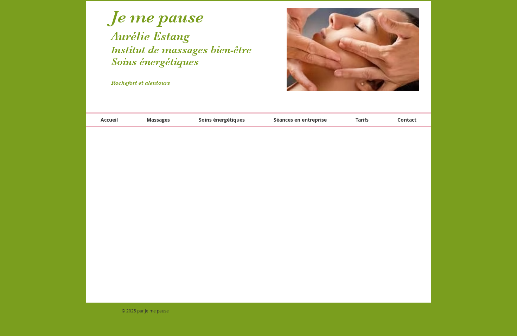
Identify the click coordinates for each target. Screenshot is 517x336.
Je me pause (157, 17)
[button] (353, 49)
